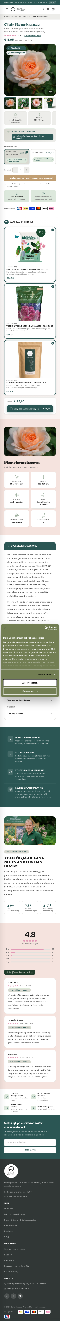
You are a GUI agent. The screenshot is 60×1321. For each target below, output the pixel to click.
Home (6, 16)
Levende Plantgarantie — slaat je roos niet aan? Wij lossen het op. (28, 185)
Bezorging (9, 1260)
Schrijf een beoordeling (20, 972)
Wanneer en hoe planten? (19, 700)
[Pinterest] (20, 1296)
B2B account (10, 1225)
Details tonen (44, 674)
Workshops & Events (14, 1214)
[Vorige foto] (8, 70)
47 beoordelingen (32, 35)
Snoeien (11, 707)
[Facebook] (13, 1296)
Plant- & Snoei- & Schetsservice (20, 1220)
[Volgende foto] (51, 70)
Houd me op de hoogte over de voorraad (30, 178)
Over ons (8, 1208)
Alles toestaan (30, 683)
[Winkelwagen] (53, 9)
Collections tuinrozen (20, 16)
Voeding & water (15, 713)
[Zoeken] (42, 9)
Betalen (8, 1254)
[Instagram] (6, 1296)
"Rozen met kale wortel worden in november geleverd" (25, 2)
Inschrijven (30, 1150)
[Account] (48, 9)
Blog (6, 1236)
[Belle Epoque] (18, 9)
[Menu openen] (7, 9)
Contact (8, 1231)
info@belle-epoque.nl (18, 1288)
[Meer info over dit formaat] (19, 147)
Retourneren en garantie (16, 1266)
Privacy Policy (11, 1271)
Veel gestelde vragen (14, 1249)
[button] (10, 103)
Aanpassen (28, 691)
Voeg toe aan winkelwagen (32, 409)
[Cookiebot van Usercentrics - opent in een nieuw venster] (44, 628)
